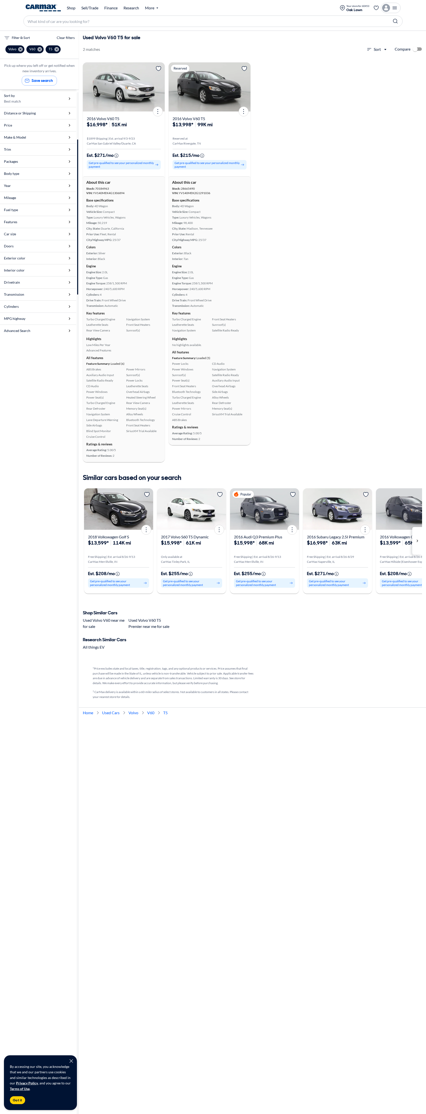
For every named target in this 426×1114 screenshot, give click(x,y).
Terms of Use (20, 1089)
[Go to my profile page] (390, 8)
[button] (14, 49)
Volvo (133, 712)
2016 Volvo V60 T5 (103, 118)
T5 (165, 712)
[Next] (159, 86)
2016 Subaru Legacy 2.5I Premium (335, 536)
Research (131, 7)
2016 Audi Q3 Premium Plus (258, 536)
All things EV (94, 647)
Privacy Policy (27, 1083)
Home (88, 712)
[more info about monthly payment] (116, 155)
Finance (111, 7)
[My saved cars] (376, 8)
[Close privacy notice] (71, 1061)
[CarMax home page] (43, 7)
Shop (71, 7)
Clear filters (66, 38)
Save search (42, 80)
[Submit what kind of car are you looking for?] (395, 21)
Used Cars (111, 712)
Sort (377, 49)
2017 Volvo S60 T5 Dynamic (185, 536)
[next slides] (417, 541)
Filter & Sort (21, 38)
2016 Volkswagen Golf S (400, 536)
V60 (150, 712)
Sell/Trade (89, 7)
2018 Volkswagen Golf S (108, 536)
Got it (17, 1100)
